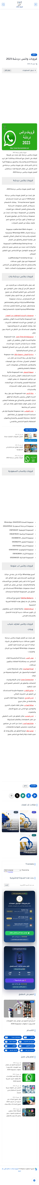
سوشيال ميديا (13, 1037)
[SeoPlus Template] (36, 1169)
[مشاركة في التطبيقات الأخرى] (11, 795)
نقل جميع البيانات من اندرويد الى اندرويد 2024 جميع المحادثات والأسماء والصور (13, 1102)
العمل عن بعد (27, 1050)
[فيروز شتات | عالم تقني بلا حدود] (19, 4)
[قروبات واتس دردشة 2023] (30, 459)
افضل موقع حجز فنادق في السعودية (14, 449)
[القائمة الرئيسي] (35, 4)
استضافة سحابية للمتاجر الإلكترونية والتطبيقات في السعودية (11, 826)
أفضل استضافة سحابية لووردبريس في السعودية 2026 (29, 849)
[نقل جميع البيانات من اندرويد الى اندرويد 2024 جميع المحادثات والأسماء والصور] (28, 1101)
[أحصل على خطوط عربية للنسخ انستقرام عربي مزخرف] (28, 1089)
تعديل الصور (27, 1046)
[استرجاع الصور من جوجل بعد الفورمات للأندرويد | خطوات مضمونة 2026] (28, 1066)
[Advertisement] (19, 32)
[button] (28, 795)
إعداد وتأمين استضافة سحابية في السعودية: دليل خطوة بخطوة (29, 825)
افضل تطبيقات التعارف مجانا (13, 437)
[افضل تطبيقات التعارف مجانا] (30, 438)
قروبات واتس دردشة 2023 (14, 458)
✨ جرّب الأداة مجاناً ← (19, 980)
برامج (34, 54)
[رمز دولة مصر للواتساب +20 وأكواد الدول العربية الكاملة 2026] (28, 1078)
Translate (10, 872)
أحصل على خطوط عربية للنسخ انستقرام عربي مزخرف (13, 1090)
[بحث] (3, 4)
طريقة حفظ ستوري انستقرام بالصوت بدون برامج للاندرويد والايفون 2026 (13, 1113)
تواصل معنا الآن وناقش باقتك (18, 933)
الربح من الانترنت (27, 1041)
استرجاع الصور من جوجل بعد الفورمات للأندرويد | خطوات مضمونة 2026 (20, 1022)
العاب (11, 1046)
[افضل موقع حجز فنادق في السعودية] (30, 448)
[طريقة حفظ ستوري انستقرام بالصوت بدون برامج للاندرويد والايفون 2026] (28, 1112)
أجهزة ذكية (11, 1041)
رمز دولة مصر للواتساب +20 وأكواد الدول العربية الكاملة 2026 (13, 1079)
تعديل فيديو (11, 1050)
